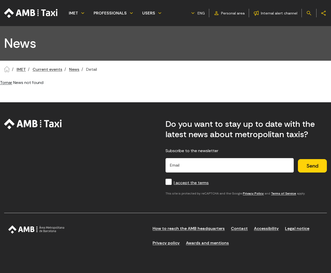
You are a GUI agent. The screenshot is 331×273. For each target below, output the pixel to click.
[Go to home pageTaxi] (31, 13)
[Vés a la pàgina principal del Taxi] (33, 124)
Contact (239, 228)
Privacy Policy (253, 193)
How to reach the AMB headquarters (189, 228)
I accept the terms (191, 182)
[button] (197, 13)
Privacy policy (166, 243)
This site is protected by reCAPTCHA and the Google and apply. (235, 193)
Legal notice (297, 228)
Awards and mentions (207, 243)
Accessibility (266, 228)
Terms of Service (283, 193)
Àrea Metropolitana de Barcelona (36, 229)
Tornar (6, 82)
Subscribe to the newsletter (192, 150)
